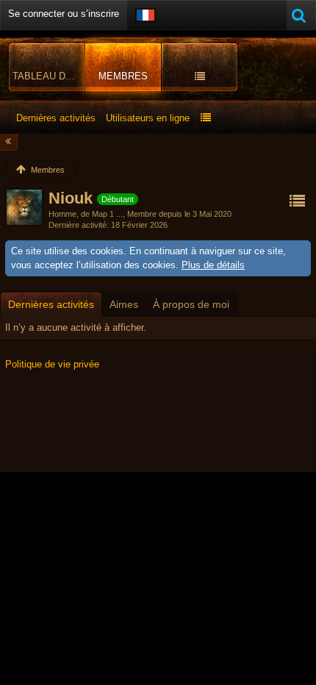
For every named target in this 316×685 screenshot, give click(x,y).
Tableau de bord (48, 76)
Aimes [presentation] (123, 304)
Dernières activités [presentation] (51, 304)
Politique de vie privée (52, 364)
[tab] (51, 304)
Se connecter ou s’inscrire (63, 13)
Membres (123, 76)
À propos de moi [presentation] (191, 304)
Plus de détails (213, 264)
